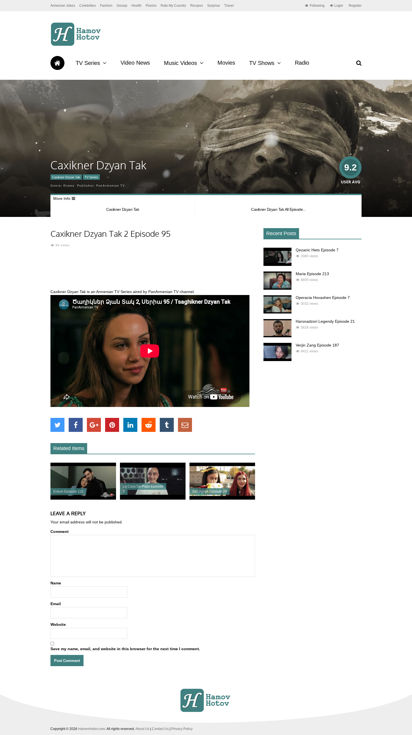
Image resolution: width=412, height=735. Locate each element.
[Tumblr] (167, 425)
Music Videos (180, 63)
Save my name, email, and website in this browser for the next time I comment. (125, 649)
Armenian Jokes (62, 6)
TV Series (88, 63)
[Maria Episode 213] (277, 288)
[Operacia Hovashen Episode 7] (277, 312)
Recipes (196, 6)
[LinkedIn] (130, 425)
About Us (142, 729)
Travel (229, 6)
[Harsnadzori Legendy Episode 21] (277, 336)
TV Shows (261, 63)
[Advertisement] (153, 271)
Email (55, 603)
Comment (59, 531)
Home (57, 63)
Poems (151, 6)
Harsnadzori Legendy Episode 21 (325, 321)
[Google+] (94, 425)
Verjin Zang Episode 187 (317, 345)
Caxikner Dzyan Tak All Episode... (278, 209)
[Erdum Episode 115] (83, 498)
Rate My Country (173, 6)
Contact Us (160, 729)
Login (338, 5)
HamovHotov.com (91, 729)
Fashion (106, 6)
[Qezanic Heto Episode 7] (277, 264)
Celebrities (87, 6)
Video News (135, 63)
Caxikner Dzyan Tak (66, 177)
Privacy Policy (182, 729)
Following (317, 5)
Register (355, 5)
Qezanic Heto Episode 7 (317, 250)
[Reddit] (149, 425)
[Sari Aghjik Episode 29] (222, 498)
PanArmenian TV (110, 185)
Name (55, 583)
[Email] (185, 425)
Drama (68, 185)
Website (58, 624)
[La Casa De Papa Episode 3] (153, 498)
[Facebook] (76, 425)
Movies (226, 63)
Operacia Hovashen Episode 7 (323, 297)
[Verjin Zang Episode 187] (277, 359)
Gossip (122, 6)
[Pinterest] (112, 425)
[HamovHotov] (76, 45)
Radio (302, 63)
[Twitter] (57, 425)
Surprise (213, 6)
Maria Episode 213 (312, 273)
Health (136, 6)
